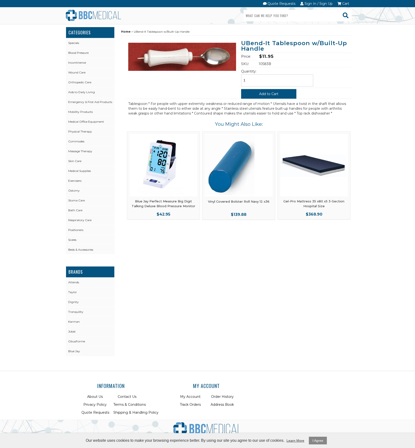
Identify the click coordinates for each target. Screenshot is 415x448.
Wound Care (76, 72)
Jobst (72, 331)
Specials (73, 43)
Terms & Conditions (129, 404)
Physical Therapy (80, 131)
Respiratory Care (80, 220)
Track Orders (190, 404)
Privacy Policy (95, 404)
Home (126, 31)
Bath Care (75, 210)
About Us (95, 396)
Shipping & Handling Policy (136, 412)
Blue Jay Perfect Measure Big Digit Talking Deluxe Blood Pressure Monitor (163, 203)
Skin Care (74, 161)
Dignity (73, 302)
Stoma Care (76, 200)
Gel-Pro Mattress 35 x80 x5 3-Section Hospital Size (313, 203)
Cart (345, 3)
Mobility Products (80, 112)
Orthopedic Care (79, 82)
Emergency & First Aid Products (90, 102)
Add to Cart (268, 94)
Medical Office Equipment (86, 121)
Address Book (222, 404)
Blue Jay (74, 351)
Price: (246, 56)
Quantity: (248, 71)
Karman (74, 321)
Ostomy (74, 190)
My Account (190, 396)
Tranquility (75, 312)
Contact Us (127, 396)
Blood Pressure (78, 52)
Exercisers (74, 180)
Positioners (75, 230)
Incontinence (77, 62)
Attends (73, 282)
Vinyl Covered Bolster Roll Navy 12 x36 (238, 201)
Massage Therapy (80, 151)
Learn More (295, 440)
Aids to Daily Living (81, 92)
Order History (222, 396)
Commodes (76, 141)
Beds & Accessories (80, 249)
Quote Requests (281, 3)
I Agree (317, 440)
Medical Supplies (79, 171)
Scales (72, 240)
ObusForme (76, 341)
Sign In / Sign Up (318, 3)
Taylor (72, 292)
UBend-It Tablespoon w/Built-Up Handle (294, 46)
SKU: (245, 64)
